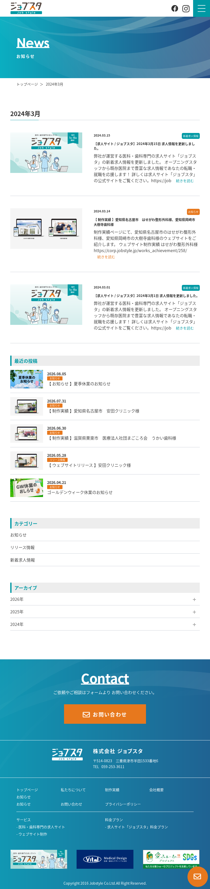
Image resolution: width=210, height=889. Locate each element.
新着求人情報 (22, 560)
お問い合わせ (71, 804)
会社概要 (156, 789)
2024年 (17, 624)
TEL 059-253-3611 (108, 766)
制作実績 (112, 789)
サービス (23, 819)
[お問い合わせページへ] (197, 876)
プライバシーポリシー (123, 804)
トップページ (27, 84)
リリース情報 (22, 547)
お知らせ (18, 535)
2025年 (17, 611)
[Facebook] (174, 8)
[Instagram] (186, 8)
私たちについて (73, 789)
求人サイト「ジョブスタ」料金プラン (137, 826)
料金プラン (114, 819)
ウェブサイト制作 (32, 833)
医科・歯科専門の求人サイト (41, 826)
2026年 (17, 599)
